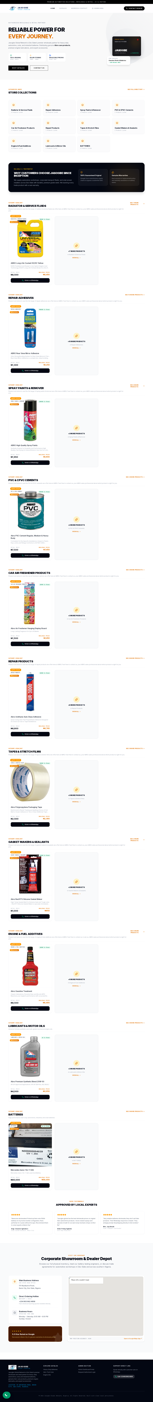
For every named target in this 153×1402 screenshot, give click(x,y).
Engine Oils (47, 1375)
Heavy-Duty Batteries (50, 1369)
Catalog (63, 8)
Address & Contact (79, 8)
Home (53, 8)
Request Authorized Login (86, 1372)
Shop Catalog (18, 68)
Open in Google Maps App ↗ (133, 1338)
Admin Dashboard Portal (86, 1369)
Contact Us (39, 68)
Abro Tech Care (48, 1372)
